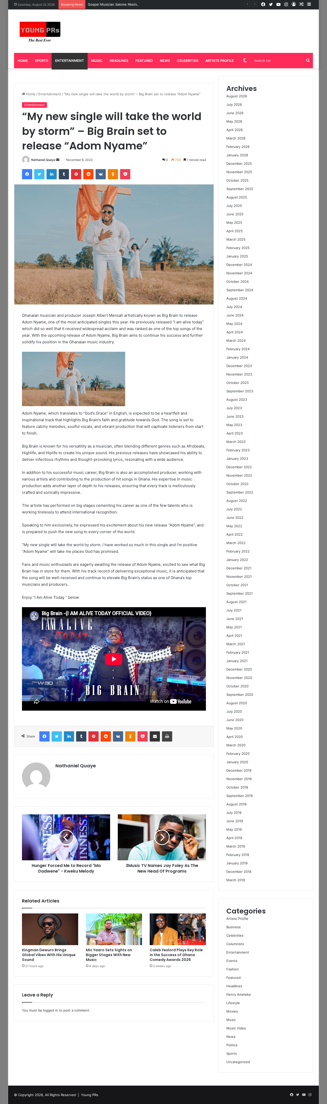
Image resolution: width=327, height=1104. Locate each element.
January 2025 (237, 256)
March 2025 (236, 239)
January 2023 (237, 458)
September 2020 (239, 694)
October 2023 (237, 383)
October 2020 (237, 686)
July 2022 (234, 509)
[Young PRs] (39, 31)
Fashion (232, 969)
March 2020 (236, 745)
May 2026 (234, 121)
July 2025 (234, 206)
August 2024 (236, 298)
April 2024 (234, 332)
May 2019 (234, 829)
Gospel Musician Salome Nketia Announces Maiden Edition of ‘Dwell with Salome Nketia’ (158, 4)
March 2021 (235, 644)
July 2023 (234, 408)
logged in (50, 1010)
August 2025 (236, 197)
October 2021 (237, 585)
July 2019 (233, 813)
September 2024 (239, 290)
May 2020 (234, 728)
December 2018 (238, 872)
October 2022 (237, 484)
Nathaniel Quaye (43, 160)
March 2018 (235, 880)
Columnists (235, 944)
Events (231, 961)
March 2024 (236, 340)
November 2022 (239, 475)
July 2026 (234, 104)
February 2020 (238, 753)
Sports (41, 60)
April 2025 (234, 231)
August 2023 (236, 399)
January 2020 (237, 762)
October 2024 (237, 281)
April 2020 (234, 737)
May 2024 (234, 324)
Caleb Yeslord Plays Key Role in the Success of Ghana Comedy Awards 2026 (176, 954)
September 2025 (239, 189)
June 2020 (234, 720)
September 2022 (239, 492)
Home (23, 60)
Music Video (236, 1028)
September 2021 (239, 593)
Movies (232, 1011)
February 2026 (238, 147)
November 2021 (239, 576)
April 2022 (234, 534)
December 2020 (239, 669)
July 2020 (234, 711)
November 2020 (239, 678)
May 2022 (234, 526)
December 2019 (238, 770)
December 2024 (239, 265)
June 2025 (234, 214)
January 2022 (237, 560)
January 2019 (237, 863)
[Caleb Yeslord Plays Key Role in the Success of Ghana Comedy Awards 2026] (178, 929)
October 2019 (237, 787)
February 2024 (238, 349)
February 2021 (237, 652)
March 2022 (236, 543)
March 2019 (235, 846)
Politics (232, 1045)
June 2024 (234, 315)
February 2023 (238, 450)
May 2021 (234, 627)
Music (96, 60)
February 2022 (238, 551)
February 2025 (238, 248)
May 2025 (234, 222)
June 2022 (234, 517)
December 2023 (239, 366)
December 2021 (238, 568)
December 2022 (239, 467)
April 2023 (234, 433)
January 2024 (237, 357)
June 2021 (234, 619)
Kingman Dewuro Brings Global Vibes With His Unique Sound (49, 954)
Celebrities (187, 60)
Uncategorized (238, 1062)
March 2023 (236, 442)
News (165, 60)
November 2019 (239, 779)
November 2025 (239, 172)
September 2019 (239, 796)
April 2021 (234, 635)
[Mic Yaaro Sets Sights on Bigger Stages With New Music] (114, 929)
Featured (144, 60)
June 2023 (234, 416)
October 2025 (237, 180)
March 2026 (236, 138)
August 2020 (236, 703)
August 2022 (236, 501)
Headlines (119, 60)
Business (233, 927)
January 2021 (237, 661)
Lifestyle (233, 1003)
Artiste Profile (219, 60)
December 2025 (239, 163)
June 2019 (234, 821)
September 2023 (239, 391)
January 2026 (237, 155)
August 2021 (236, 602)
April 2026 (234, 130)
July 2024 (234, 307)
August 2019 (236, 804)
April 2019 (234, 838)
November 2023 (239, 374)
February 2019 (237, 855)
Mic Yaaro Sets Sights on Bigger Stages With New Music (109, 954)
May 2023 (234, 425)
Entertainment (69, 60)
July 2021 (233, 610)
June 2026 (234, 113)
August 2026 (236, 96)
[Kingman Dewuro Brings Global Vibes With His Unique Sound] (50, 929)
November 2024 (239, 273)
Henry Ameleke (238, 994)
